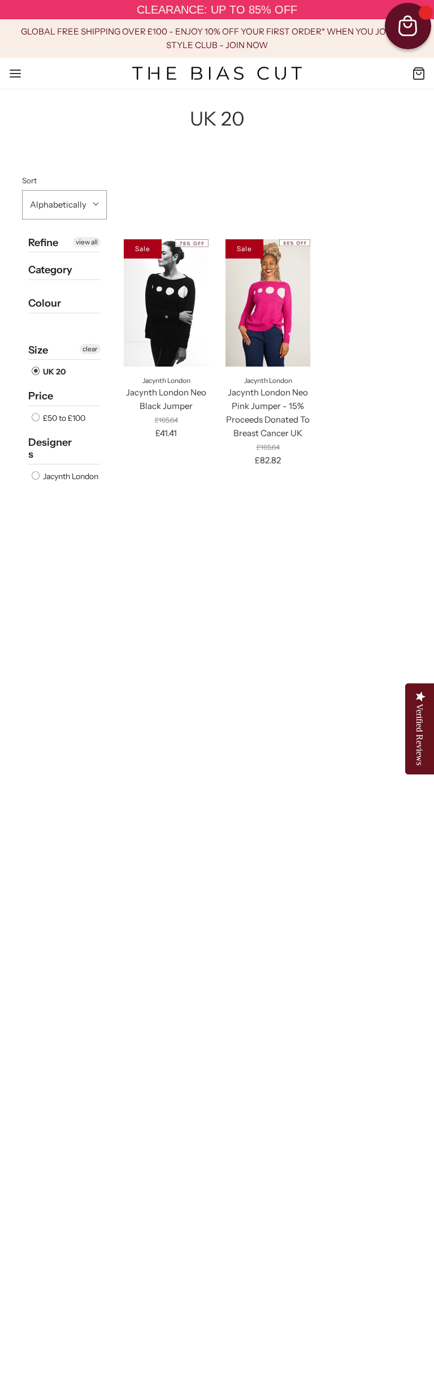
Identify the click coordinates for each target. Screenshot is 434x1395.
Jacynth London (69, 476)
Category (50, 270)
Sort (29, 180)
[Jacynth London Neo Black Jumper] (166, 303)
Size (38, 350)
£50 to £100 (63, 418)
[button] (64, 204)
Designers (50, 448)
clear (90, 349)
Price (40, 396)
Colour (44, 303)
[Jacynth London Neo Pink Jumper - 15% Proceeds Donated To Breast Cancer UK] (267, 303)
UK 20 (53, 372)
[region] (217, 10)
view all (87, 242)
